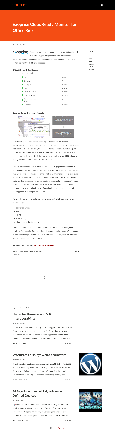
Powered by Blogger (58, 428)
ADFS (90, 61)
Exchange (91, 64)
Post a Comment (24, 420)
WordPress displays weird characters (39, 355)
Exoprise (91, 66)
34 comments (22, 343)
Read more (68, 343)
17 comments (22, 380)
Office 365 (92, 69)
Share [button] (91, 51)
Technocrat (19, 5)
